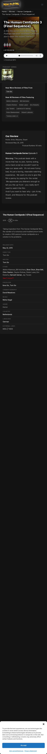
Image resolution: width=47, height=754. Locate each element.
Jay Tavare (10, 108)
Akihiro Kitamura (12, 101)
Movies (12, 11)
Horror (5, 307)
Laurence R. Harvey (23, 108)
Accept (23, 745)
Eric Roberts (34, 105)
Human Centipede (24, 11)
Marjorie (19, 140)
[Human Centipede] (7, 74)
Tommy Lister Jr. (12, 116)
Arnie (13, 140)
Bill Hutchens (24, 101)
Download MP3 (10, 60)
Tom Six (9, 91)
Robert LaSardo (27, 112)
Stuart (25, 140)
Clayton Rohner (11, 105)
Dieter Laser (23, 105)
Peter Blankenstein (12, 112)
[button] (43, 724)
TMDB (10, 329)
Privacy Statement (31, 751)
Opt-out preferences (16, 751)
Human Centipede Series (16, 153)
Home (4, 11)
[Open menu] (42, 4)
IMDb (5, 329)
